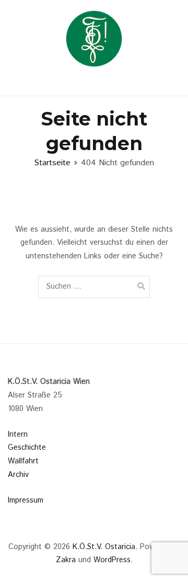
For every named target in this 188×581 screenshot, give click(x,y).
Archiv (18, 475)
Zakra (66, 560)
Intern (18, 434)
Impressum (25, 500)
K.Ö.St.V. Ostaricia (104, 547)
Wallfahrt (23, 461)
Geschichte (27, 447)
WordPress (112, 560)
